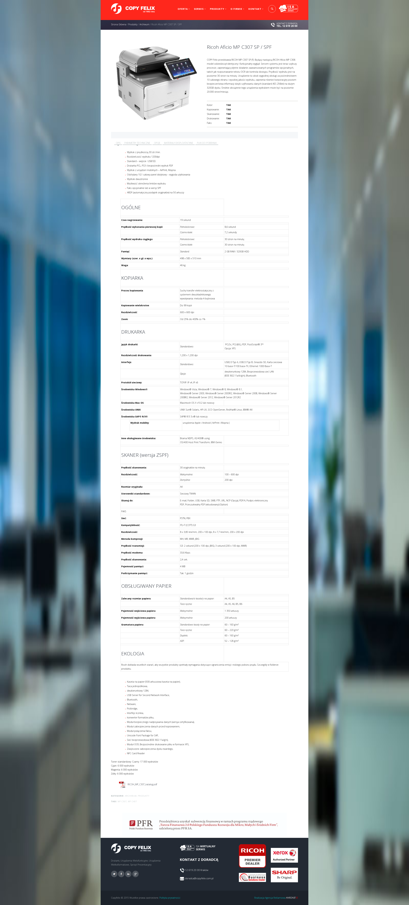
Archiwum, (131, 795)
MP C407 (132, 801)
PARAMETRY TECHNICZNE (137, 142)
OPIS (118, 142)
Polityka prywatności (169, 897)
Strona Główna (118, 24)
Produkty (217, 8)
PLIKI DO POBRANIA (207, 142)
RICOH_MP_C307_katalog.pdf (142, 784)
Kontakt (254, 8)
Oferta (183, 8)
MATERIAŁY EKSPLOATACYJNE (178, 142)
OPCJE (157, 142)
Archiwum (144, 24)
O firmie (236, 8)
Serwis (199, 8)
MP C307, (122, 801)
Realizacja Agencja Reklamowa (270, 897)
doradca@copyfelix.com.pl (199, 878)
